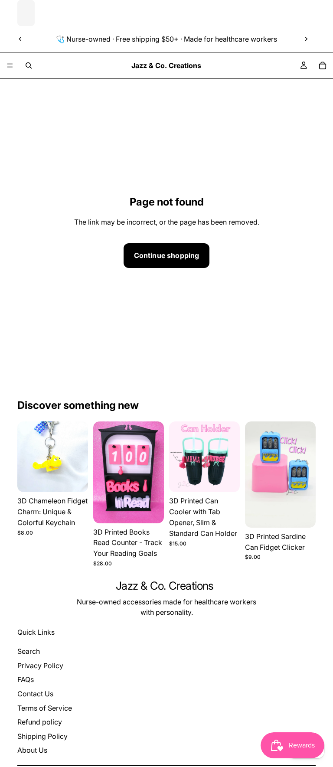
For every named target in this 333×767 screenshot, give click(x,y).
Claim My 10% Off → (166, 439)
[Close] (286, 303)
